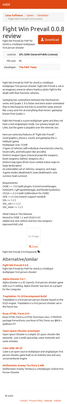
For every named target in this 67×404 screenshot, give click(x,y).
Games (30, 15)
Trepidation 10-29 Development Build (25, 296)
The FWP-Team (28, 67)
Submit (57, 400)
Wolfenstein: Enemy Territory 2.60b (23, 365)
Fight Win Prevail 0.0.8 (15, 265)
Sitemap (48, 400)
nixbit (6, 4)
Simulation (42, 15)
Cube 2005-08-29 (12, 348)
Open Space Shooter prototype (21, 330)
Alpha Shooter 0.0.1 (14, 279)
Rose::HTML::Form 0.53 (16, 313)
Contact (24, 400)
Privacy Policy (36, 400)
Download (51, 39)
